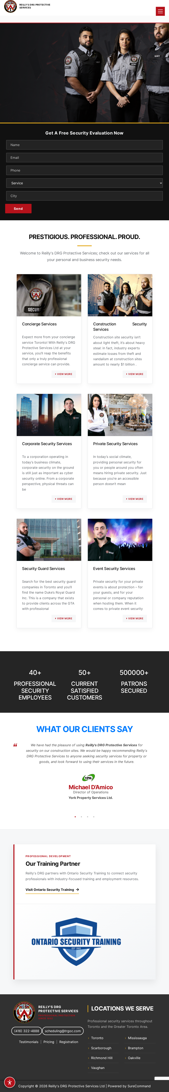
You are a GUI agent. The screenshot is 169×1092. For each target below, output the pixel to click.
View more (64, 374)
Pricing (48, 1042)
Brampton (135, 1048)
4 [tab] (94, 817)
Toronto (97, 1038)
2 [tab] (88, 108)
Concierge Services (39, 324)
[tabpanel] (84, 69)
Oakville (134, 1058)
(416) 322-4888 (26, 1031)
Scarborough (101, 1048)
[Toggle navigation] (160, 11)
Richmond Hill (102, 1058)
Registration (68, 1042)
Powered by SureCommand (129, 1086)
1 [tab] (81, 108)
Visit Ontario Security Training (50, 890)
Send (18, 209)
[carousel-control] (10, 69)
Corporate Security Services (47, 443)
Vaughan (97, 1068)
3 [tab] (88, 817)
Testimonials (28, 1042)
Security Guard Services (43, 568)
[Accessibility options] (9, 1082)
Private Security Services (115, 443)
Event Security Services (114, 568)
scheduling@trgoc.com (63, 1031)
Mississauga (137, 1038)
